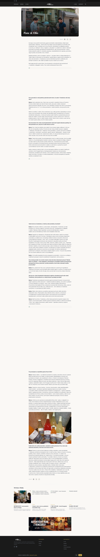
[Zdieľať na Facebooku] (65, 39)
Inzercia (65, 545)
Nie (76, 555)
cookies (35, 555)
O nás (75, 4)
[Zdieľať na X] (67, 39)
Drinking (16, 4)
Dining (21, 4)
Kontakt (81, 4)
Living (26, 4)
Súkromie (31, 555)
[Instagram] (14, 0)
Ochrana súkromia (67, 547)
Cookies (65, 548)
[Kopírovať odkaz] (70, 39)
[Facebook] (16, 0)
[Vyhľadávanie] (85, 4)
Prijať (80, 555)
